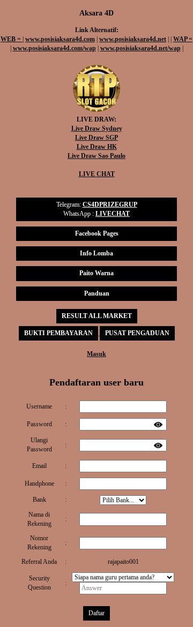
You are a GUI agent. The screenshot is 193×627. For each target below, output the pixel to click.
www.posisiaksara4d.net (132, 39)
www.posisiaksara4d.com (60, 39)
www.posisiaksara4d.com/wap (54, 48)
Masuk (96, 354)
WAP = (182, 39)
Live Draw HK (97, 146)
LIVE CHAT (97, 174)
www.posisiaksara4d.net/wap (140, 48)
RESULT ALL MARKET (97, 316)
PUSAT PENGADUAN (137, 333)
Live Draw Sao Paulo (96, 156)
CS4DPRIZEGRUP (110, 204)
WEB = (12, 39)
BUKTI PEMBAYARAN (58, 333)
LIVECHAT (112, 213)
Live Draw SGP (96, 137)
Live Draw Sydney (96, 128)
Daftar (96, 613)
